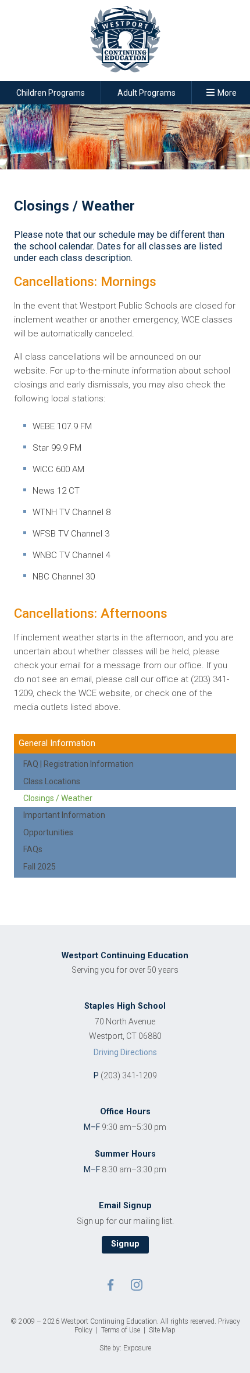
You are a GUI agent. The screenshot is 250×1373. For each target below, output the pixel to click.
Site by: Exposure (125, 1348)
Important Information (64, 815)
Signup (125, 1244)
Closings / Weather (57, 798)
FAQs (32, 849)
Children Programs (50, 92)
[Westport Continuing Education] (125, 43)
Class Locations (51, 781)
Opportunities (48, 832)
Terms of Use (120, 1330)
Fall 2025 (39, 866)
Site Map (162, 1330)
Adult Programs (146, 92)
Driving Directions (125, 1052)
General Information (57, 743)
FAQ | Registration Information (78, 764)
